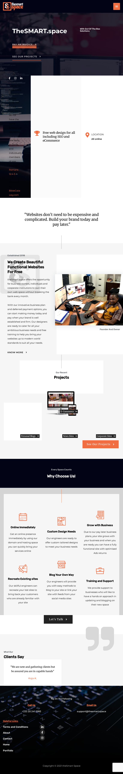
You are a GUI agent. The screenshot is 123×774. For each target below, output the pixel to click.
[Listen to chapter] (17, 174)
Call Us (31, 705)
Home (6, 744)
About (6, 732)
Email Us (91, 705)
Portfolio (8, 750)
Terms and (15, 726)
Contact (7, 738)
